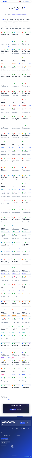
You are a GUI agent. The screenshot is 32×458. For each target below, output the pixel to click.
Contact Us (12, 447)
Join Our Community (4, 438)
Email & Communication (20, 27)
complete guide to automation (14, 14)
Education (29, 22)
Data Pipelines (27, 19)
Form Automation (28, 28)
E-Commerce (15, 27)
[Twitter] (11, 455)
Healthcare (26, 22)
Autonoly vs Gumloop (23, 433)
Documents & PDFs (3, 22)
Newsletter (28, 441)
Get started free (12, 409)
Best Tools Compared (28, 435)
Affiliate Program (13, 448)
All (3, 19)
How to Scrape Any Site (29, 431)
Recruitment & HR (10, 27)
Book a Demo (27, 422)
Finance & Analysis (5, 27)
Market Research (17, 19)
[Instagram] (15, 455)
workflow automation (20, 14)
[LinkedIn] (13, 455)
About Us (12, 445)
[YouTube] (14, 455)
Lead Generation (11, 19)
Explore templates (19, 409)
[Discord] (12, 455)
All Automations (18, 435)
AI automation (25, 14)
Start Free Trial (22, 423)
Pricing (12, 446)
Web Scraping (6, 19)
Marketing (12, 22)
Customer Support (17, 22)
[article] (5, 35)
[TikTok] (16, 455)
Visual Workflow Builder (13, 433)
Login (23, 1)
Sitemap (27, 442)
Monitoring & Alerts (22, 19)
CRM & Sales (8, 22)
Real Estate (22, 22)
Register (27, 1)
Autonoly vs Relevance (23, 435)
